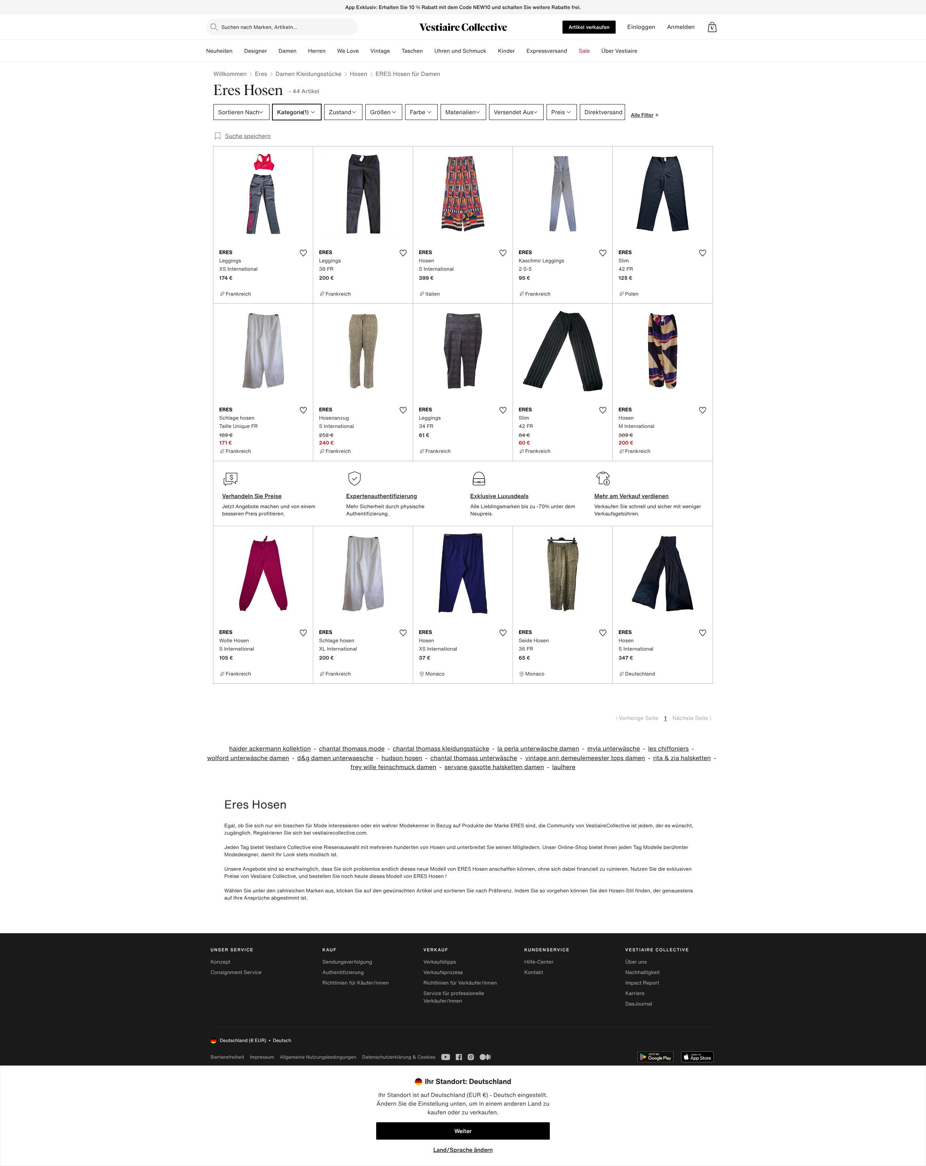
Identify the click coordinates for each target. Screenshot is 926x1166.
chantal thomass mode (352, 748)
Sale (584, 51)
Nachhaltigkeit (642, 972)
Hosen (358, 73)
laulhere (563, 767)
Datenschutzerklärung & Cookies (398, 1057)
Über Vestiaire (619, 51)
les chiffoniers (668, 748)
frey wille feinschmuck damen (393, 767)
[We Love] (365, 51)
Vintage (380, 51)
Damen (288, 51)
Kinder (506, 51)
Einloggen (641, 27)
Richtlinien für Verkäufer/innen (460, 983)
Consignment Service (236, 972)
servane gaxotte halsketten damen (494, 767)
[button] (712, 27)
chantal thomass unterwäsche (473, 758)
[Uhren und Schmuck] (492, 51)
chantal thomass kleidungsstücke (441, 748)
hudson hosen (402, 758)
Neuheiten (219, 51)
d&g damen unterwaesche (335, 758)
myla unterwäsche (613, 748)
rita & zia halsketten (682, 758)
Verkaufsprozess (443, 972)
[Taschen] (429, 51)
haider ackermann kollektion (270, 748)
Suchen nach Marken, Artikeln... (259, 27)
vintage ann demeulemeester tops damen (585, 758)
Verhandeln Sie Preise (252, 496)
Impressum (262, 1057)
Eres (261, 73)
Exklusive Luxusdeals (499, 496)
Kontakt (533, 972)
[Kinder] (520, 51)
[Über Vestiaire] (643, 51)
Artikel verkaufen (589, 27)
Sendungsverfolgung (347, 962)
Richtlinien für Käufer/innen (355, 983)
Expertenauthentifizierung (381, 496)
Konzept (220, 962)
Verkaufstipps (439, 962)
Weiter (463, 1131)
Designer (255, 51)
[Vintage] (396, 51)
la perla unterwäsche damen (538, 748)
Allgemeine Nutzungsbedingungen (318, 1057)
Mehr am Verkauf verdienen (631, 496)
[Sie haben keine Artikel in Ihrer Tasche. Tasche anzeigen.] (712, 27)
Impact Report (642, 983)
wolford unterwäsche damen (248, 758)
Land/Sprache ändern (463, 1149)
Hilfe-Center (538, 962)
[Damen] (302, 51)
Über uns (636, 962)
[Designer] (273, 51)
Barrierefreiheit (227, 1057)
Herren (317, 51)
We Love (348, 51)
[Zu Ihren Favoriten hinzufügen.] (303, 253)
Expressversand (546, 51)
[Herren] (331, 51)
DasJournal (638, 1004)
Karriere (635, 993)
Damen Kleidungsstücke (309, 73)
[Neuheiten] (238, 51)
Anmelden (681, 27)
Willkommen (230, 73)
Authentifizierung (343, 972)
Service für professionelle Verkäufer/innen (453, 997)
